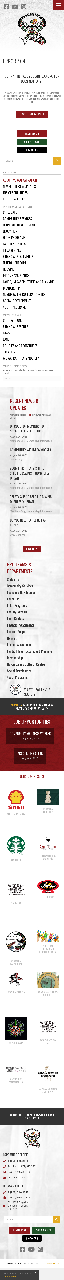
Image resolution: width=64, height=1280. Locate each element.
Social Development (20, 670)
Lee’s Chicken (48, 897)
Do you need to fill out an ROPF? (28, 522)
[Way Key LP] (16, 889)
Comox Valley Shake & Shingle (48, 993)
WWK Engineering (16, 991)
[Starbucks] (16, 845)
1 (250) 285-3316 (18, 1160)
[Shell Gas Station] (16, 799)
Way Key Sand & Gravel (48, 1041)
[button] (58, 5)
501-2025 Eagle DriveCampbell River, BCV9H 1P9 (19, 1206)
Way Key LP (16, 902)
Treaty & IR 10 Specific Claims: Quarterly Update (31, 499)
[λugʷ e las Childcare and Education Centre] (48, 934)
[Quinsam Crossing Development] (48, 1074)
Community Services (20, 585)
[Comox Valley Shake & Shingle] (48, 979)
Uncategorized (17, 535)
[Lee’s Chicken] (48, 886)
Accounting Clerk (30, 753)
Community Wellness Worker (30, 449)
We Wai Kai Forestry (48, 810)
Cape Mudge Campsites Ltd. (16, 1080)
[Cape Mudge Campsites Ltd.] (16, 1069)
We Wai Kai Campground (16, 962)
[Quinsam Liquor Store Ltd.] (48, 843)
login (29, 415)
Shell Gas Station (16, 814)
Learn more (10, 1276)
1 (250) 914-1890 (18, 1192)
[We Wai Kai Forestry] (48, 797)
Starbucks (16, 860)
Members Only (17, 441)
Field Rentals (15, 618)
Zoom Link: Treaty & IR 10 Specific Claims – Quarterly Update (29, 473)
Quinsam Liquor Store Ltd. (48, 857)
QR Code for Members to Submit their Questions (27, 429)
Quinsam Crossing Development (48, 1090)
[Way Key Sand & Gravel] (48, 1026)
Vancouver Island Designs (48, 1263)
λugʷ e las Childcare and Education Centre (48, 949)
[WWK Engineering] (16, 979)
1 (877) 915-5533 (27, 1166)
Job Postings (17, 459)
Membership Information (39, 441)
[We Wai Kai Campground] (16, 941)
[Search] (57, 161)
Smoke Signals (16, 1043)
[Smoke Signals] (16, 1028)
